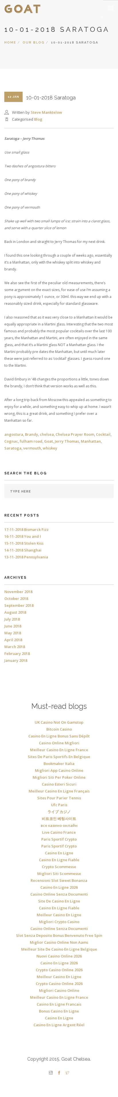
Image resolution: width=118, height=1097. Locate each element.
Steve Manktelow (46, 112)
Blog (38, 119)
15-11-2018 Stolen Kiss (24, 543)
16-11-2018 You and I (22, 536)
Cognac (11, 441)
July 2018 (12, 619)
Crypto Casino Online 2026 (59, 969)
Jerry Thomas (67, 441)
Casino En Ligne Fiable (59, 859)
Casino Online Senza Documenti (59, 894)
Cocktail (103, 434)
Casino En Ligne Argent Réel (59, 1024)
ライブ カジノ (59, 811)
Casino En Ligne (59, 852)
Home (10, 42)
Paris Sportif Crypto (59, 839)
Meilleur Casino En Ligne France (59, 749)
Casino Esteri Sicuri (59, 784)
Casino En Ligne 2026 (59, 887)
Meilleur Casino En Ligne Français (59, 791)
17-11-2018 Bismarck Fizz (26, 529)
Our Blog (34, 42)
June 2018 (12, 626)
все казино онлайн (59, 825)
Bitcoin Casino (59, 729)
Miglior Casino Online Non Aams (59, 942)
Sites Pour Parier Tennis (59, 797)
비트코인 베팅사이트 (59, 818)
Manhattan (91, 441)
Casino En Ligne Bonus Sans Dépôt (59, 736)
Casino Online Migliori (59, 742)
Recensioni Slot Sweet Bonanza (59, 880)
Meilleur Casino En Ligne (59, 914)
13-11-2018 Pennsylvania (26, 557)
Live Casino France (59, 832)
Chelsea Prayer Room (75, 434)
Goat (48, 441)
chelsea (47, 434)
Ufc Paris (59, 804)
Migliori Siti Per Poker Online (59, 777)
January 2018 (15, 660)
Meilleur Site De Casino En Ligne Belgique (59, 949)
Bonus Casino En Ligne (59, 1011)
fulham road (31, 441)
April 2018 (13, 639)
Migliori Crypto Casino (59, 921)
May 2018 (12, 632)
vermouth (32, 448)
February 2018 (17, 653)
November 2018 (18, 591)
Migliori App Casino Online (59, 770)
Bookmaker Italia (59, 763)
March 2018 (14, 646)
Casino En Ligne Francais (59, 1004)
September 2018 (19, 605)
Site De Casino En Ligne (59, 901)
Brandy (31, 434)
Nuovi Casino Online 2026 (59, 956)
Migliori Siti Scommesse (59, 873)
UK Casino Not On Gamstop (59, 722)
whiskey (50, 448)
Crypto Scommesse (59, 866)
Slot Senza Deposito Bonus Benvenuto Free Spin (59, 935)
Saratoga (12, 448)
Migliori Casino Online (59, 990)
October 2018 (16, 598)
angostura (13, 434)
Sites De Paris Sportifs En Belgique (59, 756)
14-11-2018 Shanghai (23, 550)
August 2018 (15, 612)
